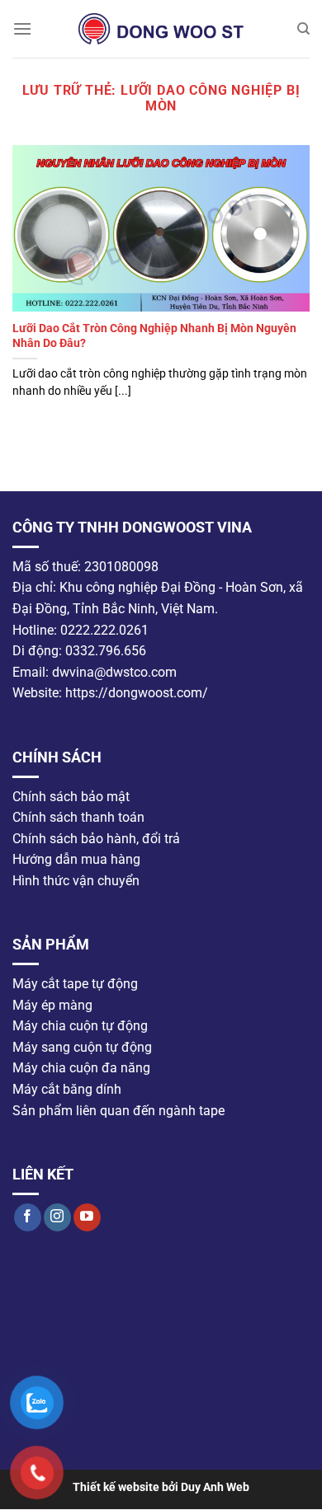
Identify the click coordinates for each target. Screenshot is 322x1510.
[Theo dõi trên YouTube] (87, 1217)
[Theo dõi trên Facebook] (27, 1217)
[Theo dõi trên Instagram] (57, 1217)
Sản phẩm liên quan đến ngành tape (118, 1110)
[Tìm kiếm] (303, 29)
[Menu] (22, 28)
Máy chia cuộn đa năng (81, 1068)
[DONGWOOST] (161, 29)
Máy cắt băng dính (66, 1089)
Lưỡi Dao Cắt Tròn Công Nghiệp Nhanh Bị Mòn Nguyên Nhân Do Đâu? (154, 335)
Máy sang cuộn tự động (82, 1047)
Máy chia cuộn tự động (80, 1026)
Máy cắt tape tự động (75, 984)
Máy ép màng (52, 1005)
